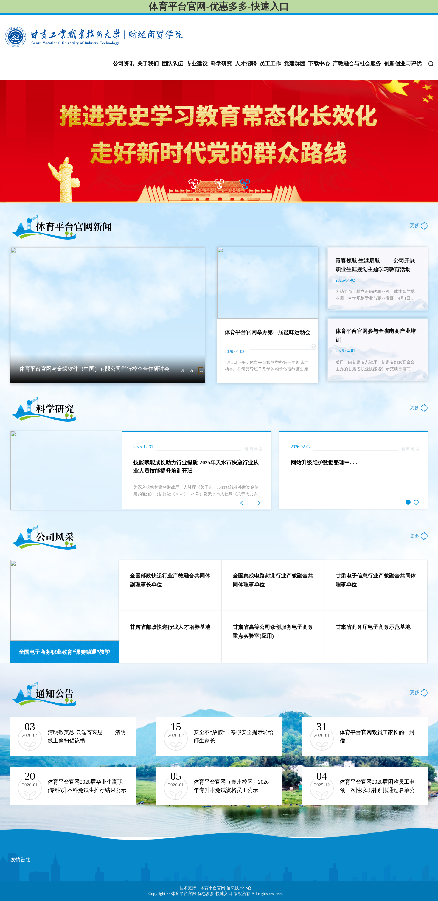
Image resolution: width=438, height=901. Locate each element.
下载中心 (319, 63)
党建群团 (294, 63)
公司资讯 (123, 63)
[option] (219, 141)
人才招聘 (246, 63)
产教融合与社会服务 (357, 63)
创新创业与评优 (403, 63)
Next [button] (268, 470)
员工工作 (270, 63)
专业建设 (197, 63)
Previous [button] (13, 470)
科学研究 (221, 63)
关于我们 (148, 63)
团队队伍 (172, 63)
